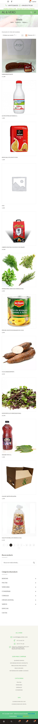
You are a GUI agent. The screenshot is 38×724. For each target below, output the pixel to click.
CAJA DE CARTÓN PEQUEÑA (9, 496)
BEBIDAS (5, 578)
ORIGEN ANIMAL (8, 600)
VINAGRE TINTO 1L (6, 454)
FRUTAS (4, 582)
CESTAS (4, 613)
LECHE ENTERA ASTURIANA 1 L (9, 115)
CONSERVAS (6, 591)
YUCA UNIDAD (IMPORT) (8, 371)
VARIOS (4, 604)
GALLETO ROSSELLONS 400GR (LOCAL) (12, 537)
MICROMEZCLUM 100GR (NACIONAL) (11, 413)
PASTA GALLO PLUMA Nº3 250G (10, 157)
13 (30, 545)
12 (26, 545)
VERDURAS (6, 587)
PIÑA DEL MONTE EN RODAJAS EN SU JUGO (13, 330)
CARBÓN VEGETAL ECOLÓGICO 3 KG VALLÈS (13, 247)
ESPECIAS (5, 608)
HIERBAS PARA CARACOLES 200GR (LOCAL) (13, 288)
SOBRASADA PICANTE (7, 74)
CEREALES (5, 595)
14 (33, 545)
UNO (3, 205)
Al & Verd (20, 713)
